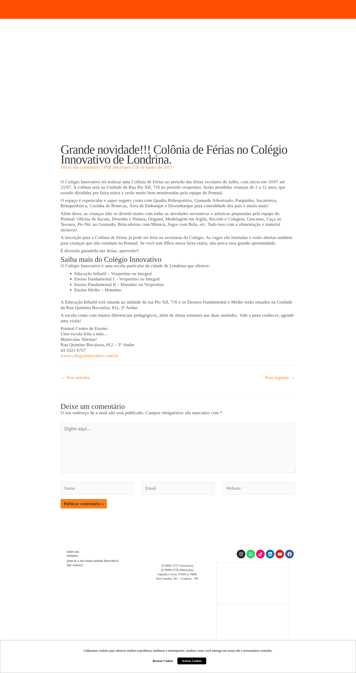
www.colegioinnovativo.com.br (89, 355)
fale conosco (75, 565)
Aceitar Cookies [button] (191, 660)
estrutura (72, 555)
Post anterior (75, 377)
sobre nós (73, 551)
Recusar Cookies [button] (163, 660)
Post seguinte (280, 377)
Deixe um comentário (80, 167)
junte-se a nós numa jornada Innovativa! (93, 560)
